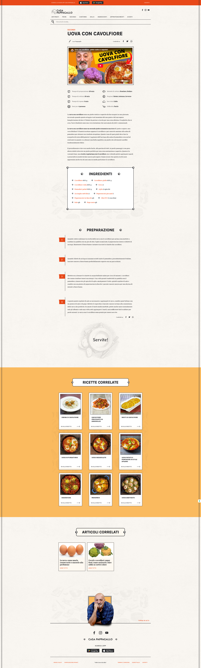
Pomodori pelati (81, 189)
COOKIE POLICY (136, 662)
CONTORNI (83, 17)
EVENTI (130, 17)
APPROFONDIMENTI (117, 17)
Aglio (101, 189)
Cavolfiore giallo (100, 180)
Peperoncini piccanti (104, 194)
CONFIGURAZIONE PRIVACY (71, 662)
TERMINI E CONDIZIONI (123, 662)
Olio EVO (104, 198)
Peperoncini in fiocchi (83, 198)
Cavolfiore (79, 180)
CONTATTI (147, 2)
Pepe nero (91, 202)
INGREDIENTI (102, 17)
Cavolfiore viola (81, 185)
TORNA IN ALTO (143, 620)
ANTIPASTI (55, 17)
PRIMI (64, 17)
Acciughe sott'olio (81, 194)
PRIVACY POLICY (58, 662)
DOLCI (92, 17)
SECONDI (73, 17)
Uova (100, 185)
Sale (76, 202)
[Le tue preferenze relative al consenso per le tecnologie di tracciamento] (199, 500)
